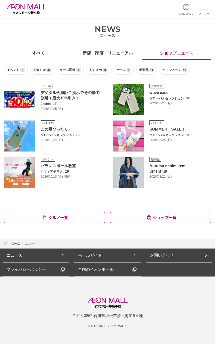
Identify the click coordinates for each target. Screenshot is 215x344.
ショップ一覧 (164, 217)
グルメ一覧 (58, 217)
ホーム (16, 243)
